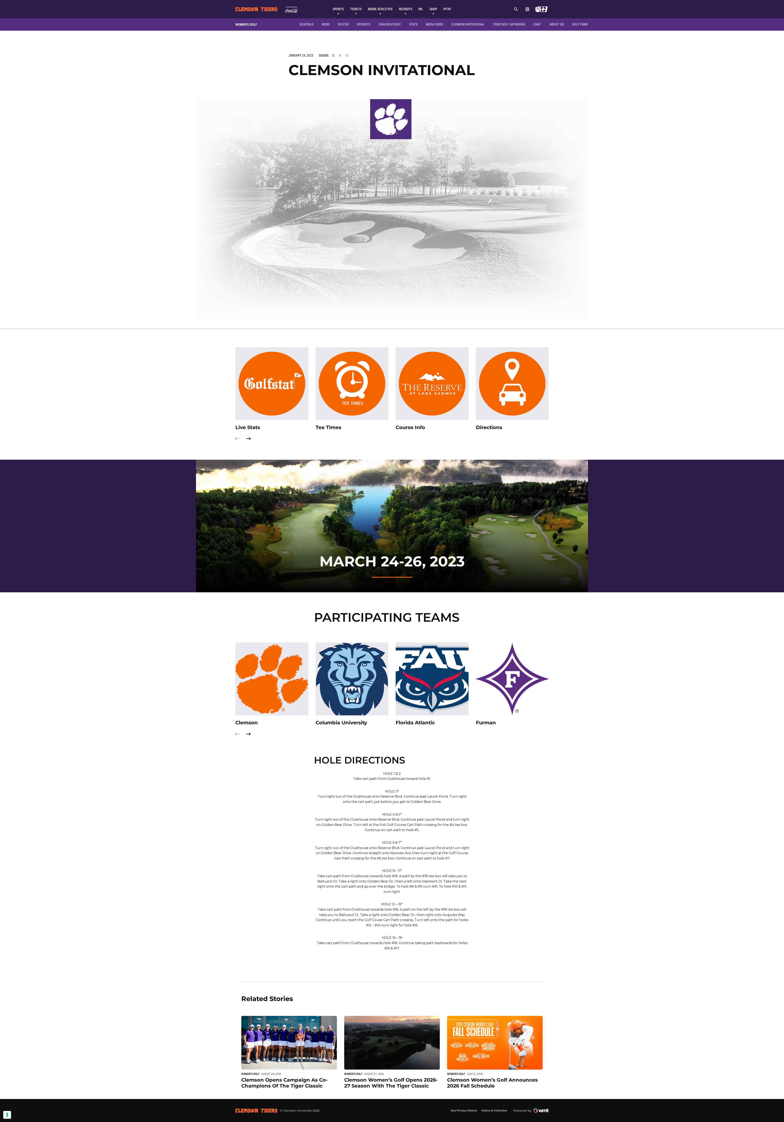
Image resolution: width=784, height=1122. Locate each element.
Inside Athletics (380, 9)
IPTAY (447, 9)
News (326, 24)
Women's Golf (250, 1073)
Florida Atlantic (415, 723)
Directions (489, 427)
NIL (421, 9)
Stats (413, 24)
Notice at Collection (494, 1110)
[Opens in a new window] (541, 9)
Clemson (246, 723)
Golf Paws (580, 24)
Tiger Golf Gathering (510, 24)
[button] (248, 438)
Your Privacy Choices (463, 1110)
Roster (343, 24)
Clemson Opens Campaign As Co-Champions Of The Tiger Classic (284, 1083)
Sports (338, 9)
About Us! (557, 24)
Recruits (405, 9)
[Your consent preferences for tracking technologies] (7, 1115)
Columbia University (341, 723)
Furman (486, 723)
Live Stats (247, 427)
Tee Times (328, 427)
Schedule (527, 9)
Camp (537, 24)
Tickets (356, 9)
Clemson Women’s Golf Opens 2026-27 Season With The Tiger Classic (391, 1083)
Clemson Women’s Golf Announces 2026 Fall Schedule (492, 1083)
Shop (433, 9)
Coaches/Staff (390, 24)
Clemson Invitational (468, 24)
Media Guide (434, 24)
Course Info (410, 427)
